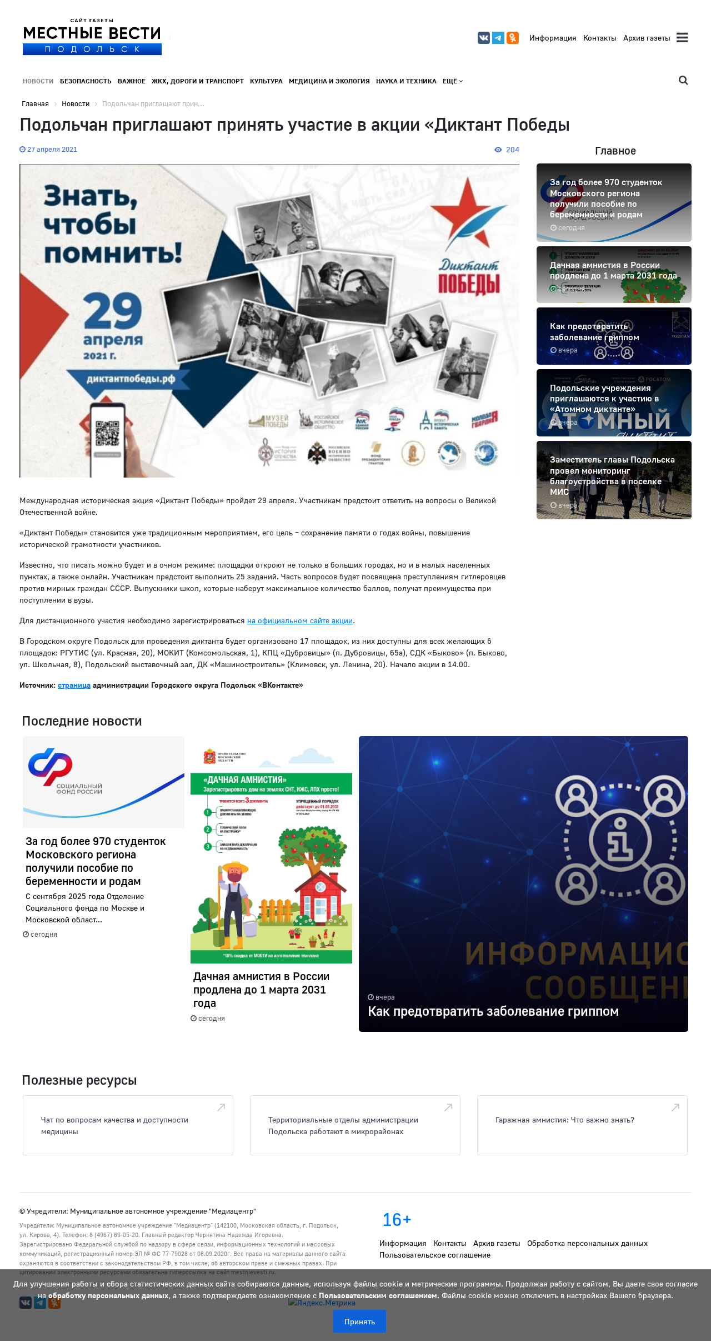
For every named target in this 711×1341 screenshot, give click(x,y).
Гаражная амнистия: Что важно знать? (564, 1119)
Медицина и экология (329, 81)
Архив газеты (646, 37)
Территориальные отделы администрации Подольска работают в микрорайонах (343, 1125)
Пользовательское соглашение (434, 1254)
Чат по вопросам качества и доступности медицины (114, 1125)
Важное (132, 81)
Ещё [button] (451, 81)
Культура (266, 81)
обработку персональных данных (108, 1295)
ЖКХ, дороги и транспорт (198, 81)
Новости (38, 81)
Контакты (600, 37)
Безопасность (86, 81)
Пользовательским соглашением (378, 1295)
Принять (359, 1321)
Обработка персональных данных (587, 1243)
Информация (553, 37)
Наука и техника (406, 81)
